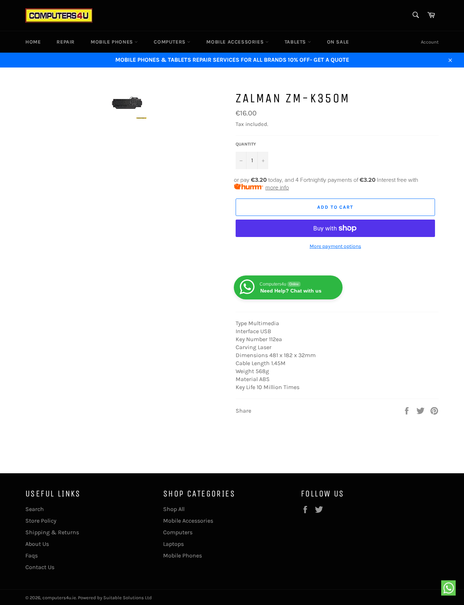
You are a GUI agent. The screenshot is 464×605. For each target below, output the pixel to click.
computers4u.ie (59, 597)
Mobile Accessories (235, 42)
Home (33, 42)
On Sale (338, 42)
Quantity (246, 144)
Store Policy (40, 520)
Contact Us (39, 567)
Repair (66, 42)
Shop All (174, 509)
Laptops (173, 543)
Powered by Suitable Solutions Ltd (115, 597)
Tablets (296, 42)
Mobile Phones (112, 42)
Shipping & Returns (52, 532)
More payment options (335, 246)
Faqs (31, 555)
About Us (37, 543)
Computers (170, 42)
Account (430, 42)
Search (34, 509)
